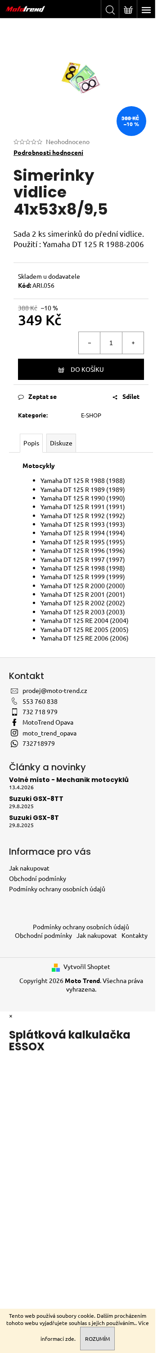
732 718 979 (40, 711)
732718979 (38, 743)
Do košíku (87, 369)
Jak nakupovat (29, 868)
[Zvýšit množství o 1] (133, 343)
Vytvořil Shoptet (86, 966)
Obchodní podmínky (37, 878)
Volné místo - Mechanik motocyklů (69, 780)
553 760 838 (40, 701)
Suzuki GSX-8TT (36, 799)
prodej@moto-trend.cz (54, 690)
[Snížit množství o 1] (89, 343)
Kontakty (135, 935)
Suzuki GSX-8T (34, 818)
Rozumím (97, 1338)
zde (69, 1338)
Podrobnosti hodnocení (48, 152)
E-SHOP (91, 415)
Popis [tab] (31, 443)
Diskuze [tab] (61, 443)
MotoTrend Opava (47, 722)
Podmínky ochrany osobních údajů (57, 889)
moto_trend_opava (49, 733)
